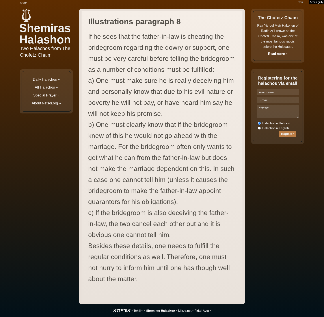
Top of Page (13, 304)
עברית (23, 2)
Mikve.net (185, 310)
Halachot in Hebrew (275, 123)
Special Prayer (44, 95)
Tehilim (138, 310)
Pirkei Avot (201, 310)
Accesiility (316, 2)
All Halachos (45, 87)
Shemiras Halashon (45, 34)
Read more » (277, 54)
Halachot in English (275, 128)
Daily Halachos (45, 79)
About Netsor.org (45, 103)
